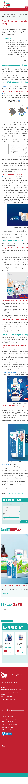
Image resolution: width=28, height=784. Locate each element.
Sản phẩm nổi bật (13, 627)
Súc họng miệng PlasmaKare (9, 372)
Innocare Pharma (6, 86)
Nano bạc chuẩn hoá (16, 493)
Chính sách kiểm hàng (7, 729)
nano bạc (8, 493)
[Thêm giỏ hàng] (5, 651)
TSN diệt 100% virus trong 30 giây (17, 46)
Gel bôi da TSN (5, 464)
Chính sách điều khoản (7, 716)
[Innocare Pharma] (6, 5)
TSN (3, 93)
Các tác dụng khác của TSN (12, 48)
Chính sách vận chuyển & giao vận (10, 721)
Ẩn (9, 38)
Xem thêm (5, 593)
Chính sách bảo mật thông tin (9, 719)
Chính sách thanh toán (7, 727)
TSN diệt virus (5, 176)
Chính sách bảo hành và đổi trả (9, 724)
